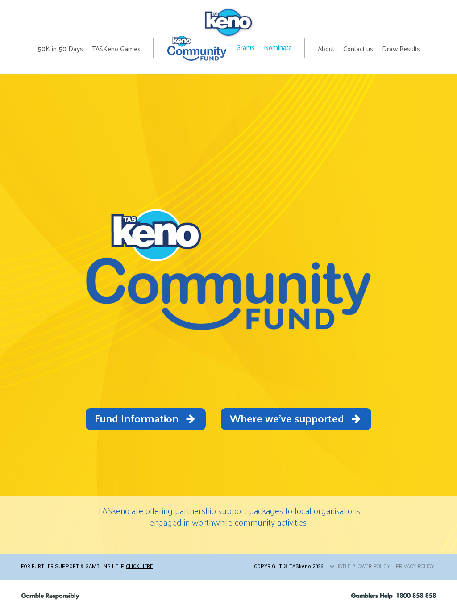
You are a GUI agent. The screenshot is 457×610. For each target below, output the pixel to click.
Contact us (358, 48)
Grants (245, 47)
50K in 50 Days (60, 48)
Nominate (278, 47)
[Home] (228, 22)
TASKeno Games (116, 48)
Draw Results (401, 48)
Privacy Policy (415, 566)
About (326, 48)
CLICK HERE (139, 566)
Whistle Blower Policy (360, 566)
